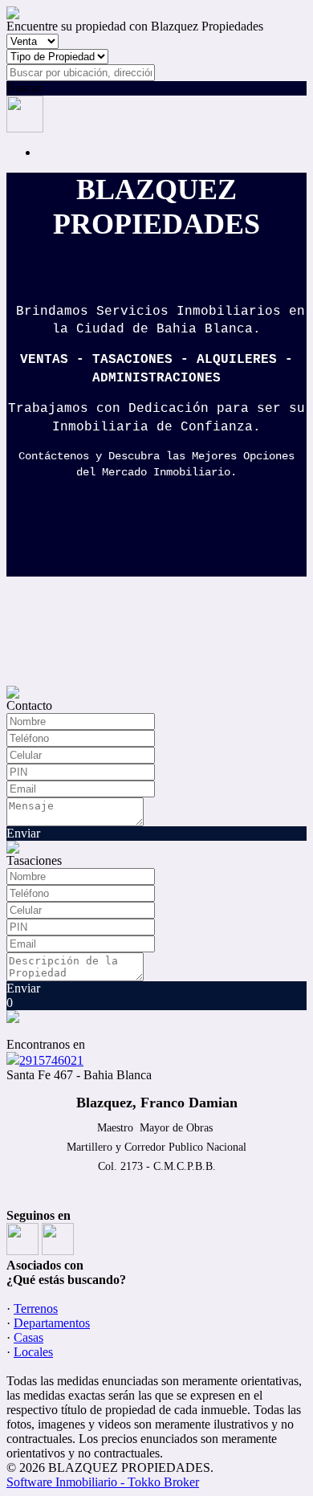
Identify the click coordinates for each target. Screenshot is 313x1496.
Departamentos (52, 1323)
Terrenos (36, 1308)
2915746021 (51, 1060)
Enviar (23, 833)
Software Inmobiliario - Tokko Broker (102, 1482)
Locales (33, 1352)
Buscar (24, 88)
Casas (28, 1337)
